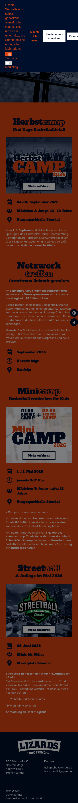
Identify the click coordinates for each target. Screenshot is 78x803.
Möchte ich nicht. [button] (35, 36)
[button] (8, 54)
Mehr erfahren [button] (14, 48)
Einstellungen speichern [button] (54, 36)
